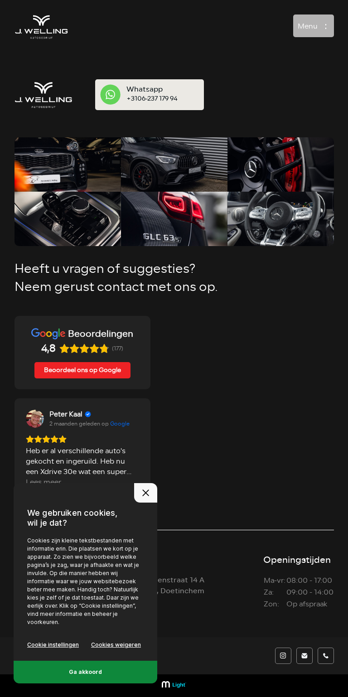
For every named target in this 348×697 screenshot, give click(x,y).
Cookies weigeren (116, 644)
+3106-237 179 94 (152, 98)
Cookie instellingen (53, 644)
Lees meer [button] (43, 482)
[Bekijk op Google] (35, 419)
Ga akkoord (85, 671)
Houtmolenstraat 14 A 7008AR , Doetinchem (166, 585)
